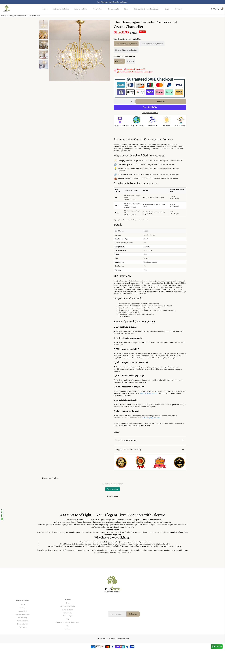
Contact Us (22, 608)
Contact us (178, 9)
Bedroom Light (113, 9)
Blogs (167, 9)
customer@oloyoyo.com (149, 393)
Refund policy (22, 617)
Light (126, 9)
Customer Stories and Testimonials (146, 9)
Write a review (112, 489)
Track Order (22, 627)
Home (45, 9)
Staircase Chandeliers (61, 9)
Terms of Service (22, 624)
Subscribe (133, 614)
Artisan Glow (97, 9)
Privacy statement (22, 621)
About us (22, 604)
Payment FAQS (22, 611)
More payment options (150, 113)
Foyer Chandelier (80, 9)
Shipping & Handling (22, 614)
